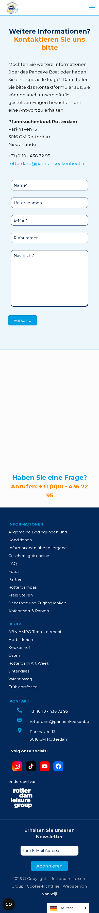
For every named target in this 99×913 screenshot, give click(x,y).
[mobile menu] (92, 7)
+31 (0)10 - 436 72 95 (29, 155)
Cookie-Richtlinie (43, 886)
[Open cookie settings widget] (9, 904)
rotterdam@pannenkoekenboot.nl (47, 163)
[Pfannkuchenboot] (12, 7)
